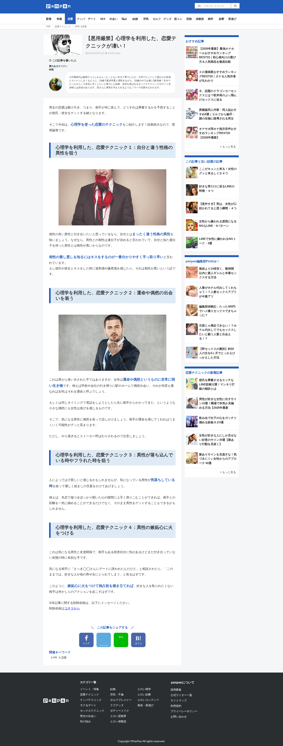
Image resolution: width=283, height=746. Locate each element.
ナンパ (81, 18)
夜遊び (232, 18)
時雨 (51, 69)
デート (92, 18)
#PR (77, 26)
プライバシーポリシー (184, 711)
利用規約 (176, 705)
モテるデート (88, 705)
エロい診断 (144, 694)
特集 (59, 18)
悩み (124, 18)
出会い (114, 18)
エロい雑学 (144, 689)
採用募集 (176, 689)
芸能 (189, 18)
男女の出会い (88, 716)
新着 (48, 18)
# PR (54, 657)
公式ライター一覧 (181, 695)
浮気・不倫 (117, 694)
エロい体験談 (118, 721)
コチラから (72, 608)
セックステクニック (92, 710)
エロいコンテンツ (148, 699)
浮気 (146, 18)
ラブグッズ (117, 705)
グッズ (167, 18)
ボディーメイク (119, 710)
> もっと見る (228, 146)
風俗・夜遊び (145, 705)
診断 (221, 18)
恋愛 (70, 18)
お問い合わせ (179, 716)
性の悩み (85, 721)
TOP (48, 26)
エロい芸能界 (118, 716)
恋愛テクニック (63, 26)
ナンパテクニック (91, 699)
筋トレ (178, 18)
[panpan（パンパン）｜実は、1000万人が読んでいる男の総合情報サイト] (58, 6)
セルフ (157, 18)
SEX (102, 18)
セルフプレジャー (121, 699)
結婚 (135, 18)
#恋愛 (84, 26)
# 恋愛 (63, 657)
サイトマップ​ (179, 700)
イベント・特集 (89, 689)
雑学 (210, 18)
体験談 (200, 18)
